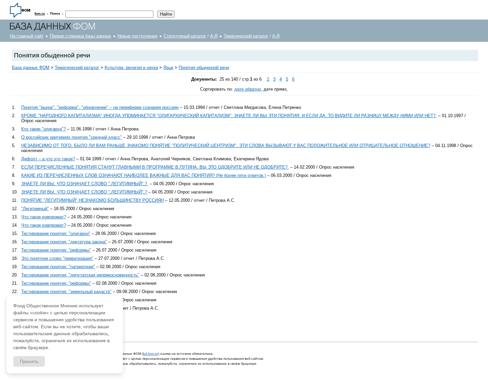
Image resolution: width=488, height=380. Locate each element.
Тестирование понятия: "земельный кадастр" (66, 291)
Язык (168, 67)
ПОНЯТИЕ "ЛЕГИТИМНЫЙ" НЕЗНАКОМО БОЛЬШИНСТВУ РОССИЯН (92, 200)
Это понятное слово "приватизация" (57, 258)
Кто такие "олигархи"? (43, 128)
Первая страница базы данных (80, 36)
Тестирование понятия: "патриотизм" (58, 266)
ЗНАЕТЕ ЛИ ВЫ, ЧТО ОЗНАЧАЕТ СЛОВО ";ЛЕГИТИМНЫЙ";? (84, 183)
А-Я (213, 36)
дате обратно (247, 89)
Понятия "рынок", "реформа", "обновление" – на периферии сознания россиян (100, 107)
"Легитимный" (35, 208)
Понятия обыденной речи (204, 67)
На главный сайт (26, 36)
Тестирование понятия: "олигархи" (55, 233)
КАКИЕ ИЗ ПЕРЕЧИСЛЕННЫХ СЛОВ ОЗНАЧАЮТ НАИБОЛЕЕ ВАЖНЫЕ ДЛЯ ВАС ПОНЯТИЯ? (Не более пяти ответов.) (143, 175)
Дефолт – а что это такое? (48, 158)
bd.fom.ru (150, 353)
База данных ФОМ (30, 67)
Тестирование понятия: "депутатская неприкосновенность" (80, 274)
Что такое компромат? (43, 216)
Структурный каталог (185, 36)
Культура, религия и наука (131, 67)
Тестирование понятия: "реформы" (56, 250)
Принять (29, 361)
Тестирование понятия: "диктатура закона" (64, 241)
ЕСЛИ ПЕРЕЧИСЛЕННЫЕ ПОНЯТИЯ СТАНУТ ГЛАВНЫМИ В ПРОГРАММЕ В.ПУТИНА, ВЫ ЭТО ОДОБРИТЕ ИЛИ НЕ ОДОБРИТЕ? (155, 167)
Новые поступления (137, 36)
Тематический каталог (246, 36)
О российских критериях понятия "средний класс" (71, 137)
